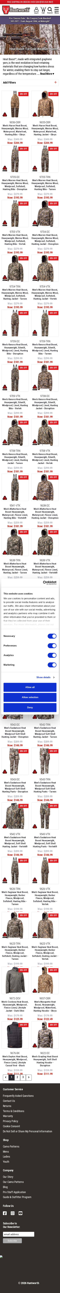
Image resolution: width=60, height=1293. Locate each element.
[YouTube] (20, 1214)
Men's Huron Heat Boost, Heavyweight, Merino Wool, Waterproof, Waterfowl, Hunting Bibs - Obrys (15, 130)
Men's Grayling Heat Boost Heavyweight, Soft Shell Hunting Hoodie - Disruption (45, 1061)
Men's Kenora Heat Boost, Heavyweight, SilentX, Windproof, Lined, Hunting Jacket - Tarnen (15, 459)
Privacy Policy (10, 1121)
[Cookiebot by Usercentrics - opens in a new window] (43, 583)
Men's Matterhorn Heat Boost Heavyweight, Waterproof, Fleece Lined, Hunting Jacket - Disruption (45, 513)
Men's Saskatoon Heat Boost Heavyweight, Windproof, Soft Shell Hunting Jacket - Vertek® (15, 842)
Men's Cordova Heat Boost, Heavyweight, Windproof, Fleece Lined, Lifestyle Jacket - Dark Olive (15, 1006)
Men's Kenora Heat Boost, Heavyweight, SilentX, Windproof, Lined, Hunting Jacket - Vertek (45, 459)
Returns (7, 1106)
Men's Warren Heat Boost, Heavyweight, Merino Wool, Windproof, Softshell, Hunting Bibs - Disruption (15, 185)
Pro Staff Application (14, 1192)
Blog (5, 1187)
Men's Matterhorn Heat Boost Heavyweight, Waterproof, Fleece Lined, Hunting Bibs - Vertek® (15, 513)
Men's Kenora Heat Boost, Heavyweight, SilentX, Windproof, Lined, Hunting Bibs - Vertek (15, 404)
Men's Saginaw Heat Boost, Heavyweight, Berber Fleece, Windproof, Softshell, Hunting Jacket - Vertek (45, 953)
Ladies (6, 1156)
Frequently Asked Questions (18, 1096)
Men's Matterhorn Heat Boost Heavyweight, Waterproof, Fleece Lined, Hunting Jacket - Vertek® (45, 568)
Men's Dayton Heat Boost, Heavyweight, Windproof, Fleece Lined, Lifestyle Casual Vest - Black (15, 1061)
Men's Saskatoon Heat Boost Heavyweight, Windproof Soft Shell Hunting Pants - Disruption (15, 787)
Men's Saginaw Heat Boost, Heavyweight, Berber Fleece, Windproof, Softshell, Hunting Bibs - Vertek (45, 898)
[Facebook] (5, 1214)
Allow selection (30, 697)
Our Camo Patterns (13, 1182)
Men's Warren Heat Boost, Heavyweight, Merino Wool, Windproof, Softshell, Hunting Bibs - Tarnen (45, 185)
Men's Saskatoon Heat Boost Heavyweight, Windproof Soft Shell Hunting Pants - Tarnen (45, 787)
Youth (6, 1161)
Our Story (8, 1177)
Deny (30, 707)
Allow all (30, 687)
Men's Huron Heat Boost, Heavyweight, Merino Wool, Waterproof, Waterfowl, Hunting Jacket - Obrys (45, 130)
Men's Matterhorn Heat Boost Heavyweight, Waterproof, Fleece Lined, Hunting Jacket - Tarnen (15, 568)
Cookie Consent (11, 1126)
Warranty (8, 1116)
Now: (10, 143)
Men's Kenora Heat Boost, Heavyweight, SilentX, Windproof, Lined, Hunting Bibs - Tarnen (45, 349)
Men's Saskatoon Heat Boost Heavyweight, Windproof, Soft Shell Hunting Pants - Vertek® (45, 842)
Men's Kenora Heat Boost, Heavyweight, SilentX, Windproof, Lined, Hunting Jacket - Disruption (45, 404)
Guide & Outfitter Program (17, 1197)
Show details (43, 677)
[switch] (52, 645)
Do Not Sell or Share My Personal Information (27, 1131)
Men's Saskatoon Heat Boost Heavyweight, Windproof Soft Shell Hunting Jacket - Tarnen (45, 732)
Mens (6, 1151)
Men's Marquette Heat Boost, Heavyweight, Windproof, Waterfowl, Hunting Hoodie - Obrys (45, 1006)
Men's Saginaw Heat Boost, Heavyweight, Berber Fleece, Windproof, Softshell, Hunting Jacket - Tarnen (15, 953)
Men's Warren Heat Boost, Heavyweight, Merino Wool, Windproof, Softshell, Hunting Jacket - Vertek (45, 294)
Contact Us (9, 1101)
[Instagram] (12, 1214)
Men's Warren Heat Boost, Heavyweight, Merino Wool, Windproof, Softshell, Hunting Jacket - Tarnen (15, 294)
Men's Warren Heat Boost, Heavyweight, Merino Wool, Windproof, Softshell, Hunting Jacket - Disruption (45, 239)
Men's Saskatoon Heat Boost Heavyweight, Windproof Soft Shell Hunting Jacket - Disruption (15, 732)
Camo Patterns (11, 1146)
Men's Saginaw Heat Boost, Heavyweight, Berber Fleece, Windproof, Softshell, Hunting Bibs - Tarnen (15, 898)
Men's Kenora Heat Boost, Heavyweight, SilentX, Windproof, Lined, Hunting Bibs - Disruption (15, 349)
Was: (10, 139)
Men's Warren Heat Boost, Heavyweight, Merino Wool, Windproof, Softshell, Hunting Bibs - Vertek (15, 239)
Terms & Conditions (13, 1111)
